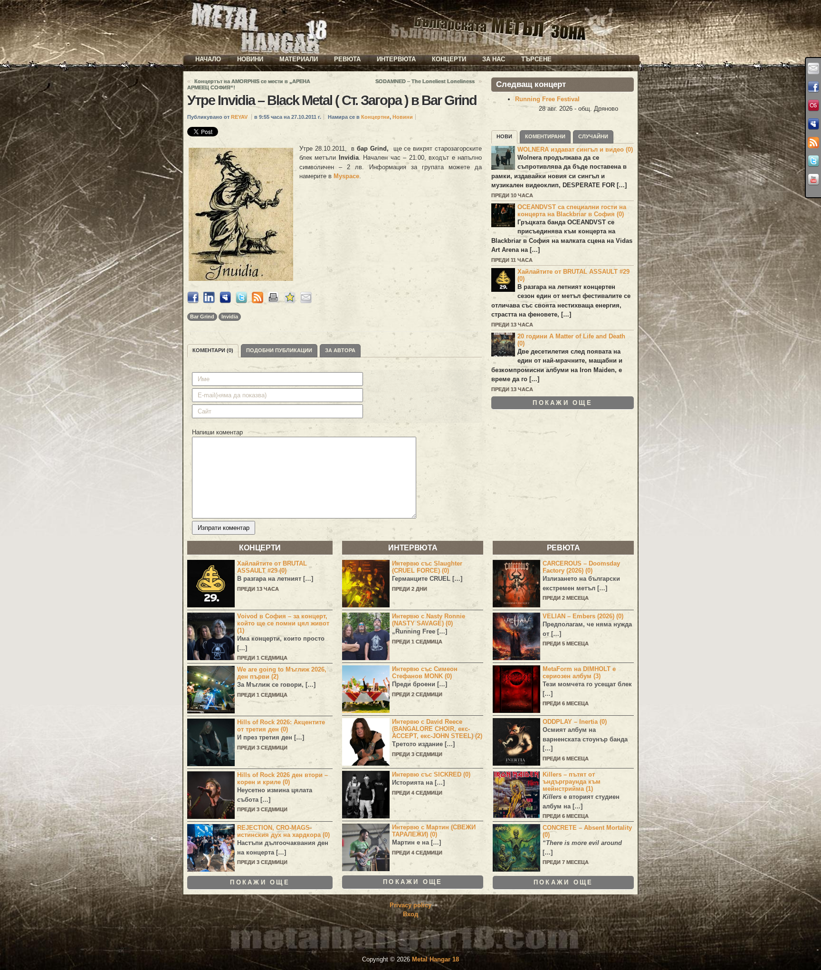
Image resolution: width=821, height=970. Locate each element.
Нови (504, 136)
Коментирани (545, 136)
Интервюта (396, 59)
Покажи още (562, 402)
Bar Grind (202, 316)
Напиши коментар (217, 432)
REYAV (239, 117)
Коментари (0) (212, 350)
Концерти (449, 59)
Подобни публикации (279, 350)
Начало (208, 59)
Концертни (375, 117)
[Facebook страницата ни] (813, 87)
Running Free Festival (547, 99)
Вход (410, 914)
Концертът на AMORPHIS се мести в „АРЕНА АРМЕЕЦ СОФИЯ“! (248, 84)
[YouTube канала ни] (813, 179)
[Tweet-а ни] (813, 161)
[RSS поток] (813, 142)
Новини (250, 59)
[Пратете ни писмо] (813, 68)
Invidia (229, 316)
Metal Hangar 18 (435, 959)
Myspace (346, 176)
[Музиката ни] (813, 105)
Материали (298, 59)
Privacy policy (410, 905)
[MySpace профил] (813, 124)
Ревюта (347, 59)
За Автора (340, 350)
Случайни (593, 136)
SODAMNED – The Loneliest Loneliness (425, 81)
